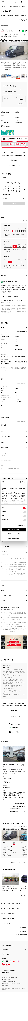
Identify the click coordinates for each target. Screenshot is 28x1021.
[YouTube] (14, 961)
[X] (7, 961)
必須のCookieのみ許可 (14, 538)
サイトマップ (5, 977)
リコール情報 (5, 985)
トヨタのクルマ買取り (21, 934)
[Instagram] (18, 961)
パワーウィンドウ (5, 437)
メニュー (23, 11)
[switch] (24, 512)
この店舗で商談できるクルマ (17, 806)
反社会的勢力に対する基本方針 (8, 983)
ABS (2, 442)
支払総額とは (21, 104)
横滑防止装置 (4, 447)
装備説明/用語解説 (21, 331)
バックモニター (5, 546)
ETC (10, 467)
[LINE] (3, 961)
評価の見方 (22, 220)
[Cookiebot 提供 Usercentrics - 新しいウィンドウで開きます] (19, 482)
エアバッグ (4, 553)
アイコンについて (21, 19)
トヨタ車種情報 (22, 927)
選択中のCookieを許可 (14, 533)
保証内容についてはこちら (19, 826)
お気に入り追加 (15, 732)
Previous (2, 53)
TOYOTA (2, 2)
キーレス (3, 454)
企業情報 (19, 983)
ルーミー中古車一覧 (20, 20)
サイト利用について (13, 977)
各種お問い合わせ (14, 160)
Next (26, 53)
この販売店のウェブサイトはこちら (16, 811)
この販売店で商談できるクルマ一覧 (17, 862)
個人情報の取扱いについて (8, 979)
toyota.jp (12, 492)
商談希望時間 (6, 194)
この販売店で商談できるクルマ (17, 809)
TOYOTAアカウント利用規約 (8, 981)
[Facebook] (10, 961)
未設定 (22, 15)
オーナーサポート (14, 6)
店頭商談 (4, 177)
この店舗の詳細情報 (19, 803)
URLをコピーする (15, 724)
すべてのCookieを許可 (14, 529)
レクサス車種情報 (22, 931)
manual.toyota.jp (6, 493)
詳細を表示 (20, 525)
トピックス (23, 6)
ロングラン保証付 (5, 126)
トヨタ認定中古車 (6, 11)
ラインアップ (5, 6)
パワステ (3, 431)
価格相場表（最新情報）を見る (9, 92)
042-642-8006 (6, 787)
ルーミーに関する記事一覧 (19, 896)
